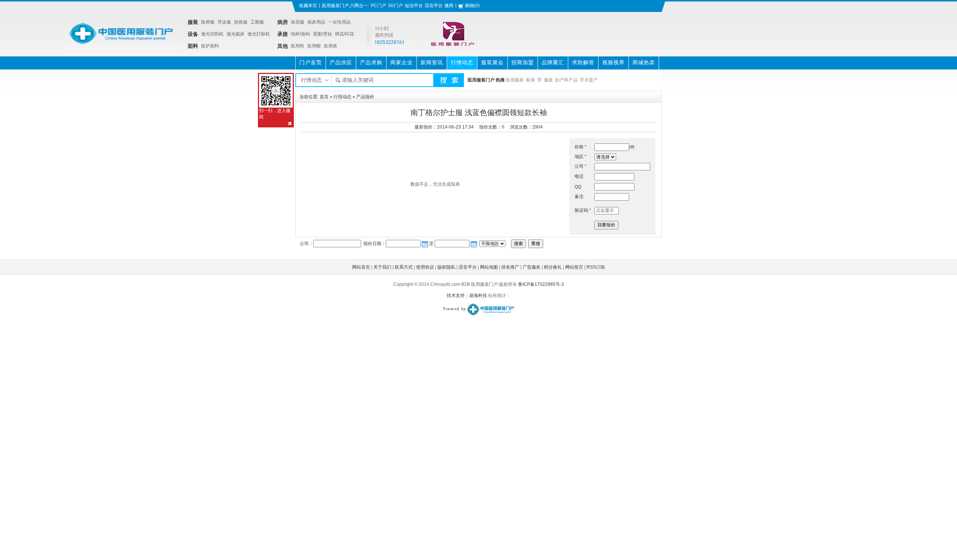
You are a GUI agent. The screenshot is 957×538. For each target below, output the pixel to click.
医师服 (208, 22)
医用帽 (314, 46)
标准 (530, 80)
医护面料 (210, 46)
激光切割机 (212, 34)
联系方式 (404, 267)
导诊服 (224, 22)
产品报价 (365, 96)
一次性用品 (339, 22)
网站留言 (574, 267)
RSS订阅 (596, 267)
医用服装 (515, 80)
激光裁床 (235, 34)
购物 (469, 5)
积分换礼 (553, 267)
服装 (548, 80)
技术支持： (458, 295)
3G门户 (395, 5)
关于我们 (382, 267)
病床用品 (316, 22)
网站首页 (361, 267)
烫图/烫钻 (322, 34)
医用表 (330, 46)
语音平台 (434, 5)
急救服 (240, 22)
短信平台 (414, 5)
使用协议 (425, 267)
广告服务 (532, 267)
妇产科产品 (566, 80)
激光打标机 (258, 34)
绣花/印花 (344, 34)
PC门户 (378, 5)
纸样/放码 (300, 34)
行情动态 (342, 96)
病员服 (297, 22)
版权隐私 (446, 267)
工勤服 (257, 22)
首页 (324, 96)
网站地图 (489, 267)
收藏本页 (308, 5)
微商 (448, 5)
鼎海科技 (478, 295)
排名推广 (510, 267)
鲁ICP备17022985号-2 (541, 284)
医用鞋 (297, 46)
